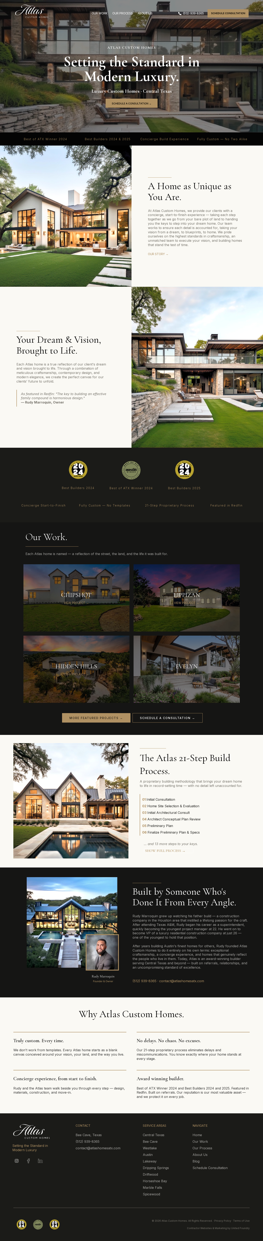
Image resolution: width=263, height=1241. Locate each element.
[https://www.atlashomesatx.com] (49, 11)
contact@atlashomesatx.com (181, 981)
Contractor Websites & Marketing (207, 1228)
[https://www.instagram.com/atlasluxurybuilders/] (16, 1160)
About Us (200, 1155)
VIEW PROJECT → (76, 603)
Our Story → (158, 254)
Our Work (200, 1141)
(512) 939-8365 (144, 981)
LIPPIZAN (186, 595)
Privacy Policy (222, 1220)
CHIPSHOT (76, 595)
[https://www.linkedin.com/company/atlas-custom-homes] (40, 1160)
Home (197, 1135)
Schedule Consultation (210, 1168)
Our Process (202, 1148)
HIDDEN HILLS (76, 666)
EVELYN (186, 666)
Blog (196, 1161)
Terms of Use (241, 1220)
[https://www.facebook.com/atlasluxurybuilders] (28, 1160)
